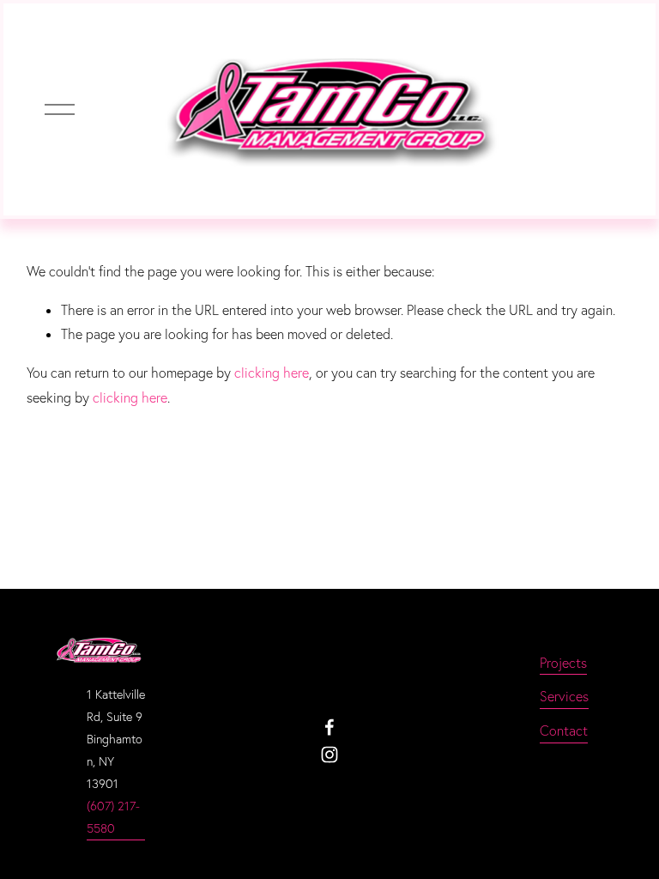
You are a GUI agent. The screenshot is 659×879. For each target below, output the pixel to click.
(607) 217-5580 (113, 817)
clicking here (271, 372)
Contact (564, 730)
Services (564, 696)
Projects (563, 662)
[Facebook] (329, 727)
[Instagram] (329, 754)
